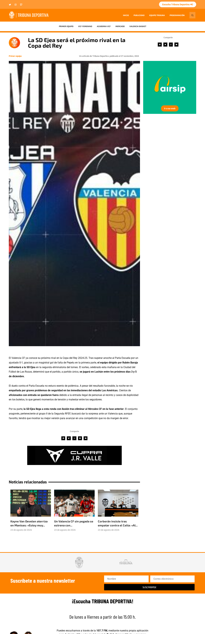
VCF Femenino (85, 26)
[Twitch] (21, 4)
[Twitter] (10, 4)
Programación (177, 15)
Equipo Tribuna (157, 15)
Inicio (126, 15)
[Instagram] (15, 4)
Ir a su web (169, 108)
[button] (160, 45)
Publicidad (139, 15)
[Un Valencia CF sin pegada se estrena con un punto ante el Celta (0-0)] (74, 503)
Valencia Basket (137, 26)
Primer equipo (66, 26)
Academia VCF (104, 26)
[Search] (192, 15)
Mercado (120, 26)
